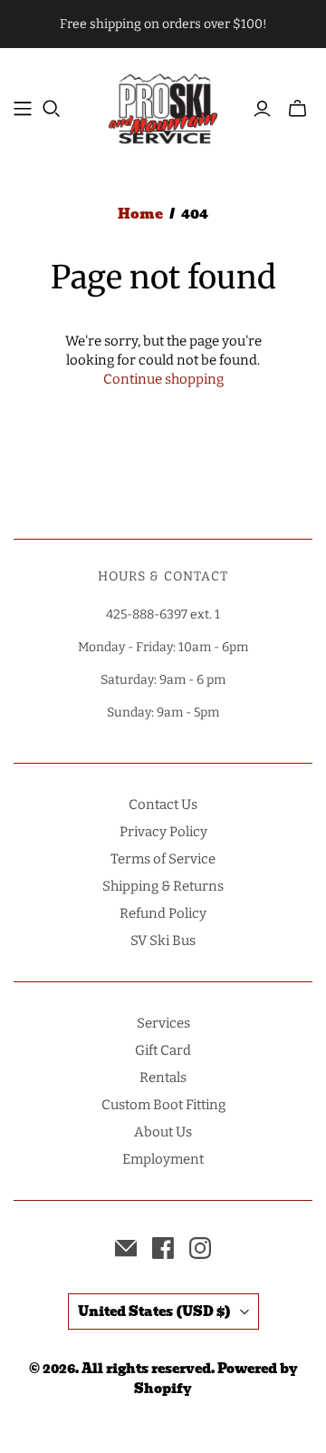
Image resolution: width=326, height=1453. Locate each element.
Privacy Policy (163, 832)
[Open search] (52, 109)
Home (140, 214)
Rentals (163, 1077)
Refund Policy (163, 913)
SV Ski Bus (163, 940)
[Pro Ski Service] (163, 106)
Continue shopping (163, 379)
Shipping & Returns (163, 886)
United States (154, 1311)
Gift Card (163, 1050)
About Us (163, 1132)
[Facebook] (163, 1248)
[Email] (126, 1248)
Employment (163, 1159)
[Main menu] (23, 109)
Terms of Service (163, 859)
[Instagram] (200, 1248)
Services (163, 1023)
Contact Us (163, 804)
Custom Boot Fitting (163, 1105)
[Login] (262, 109)
